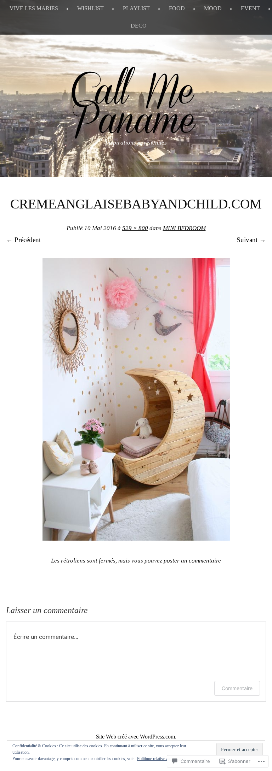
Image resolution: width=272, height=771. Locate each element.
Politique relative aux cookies (161, 758)
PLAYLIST (136, 8)
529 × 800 (135, 228)
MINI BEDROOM (184, 228)
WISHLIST (90, 8)
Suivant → (251, 239)
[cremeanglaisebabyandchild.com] (136, 538)
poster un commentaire (192, 560)
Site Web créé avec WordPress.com (135, 737)
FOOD (177, 8)
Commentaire (237, 688)
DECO (139, 26)
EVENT (250, 8)
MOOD (213, 8)
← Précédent (23, 239)
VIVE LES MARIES (34, 8)
